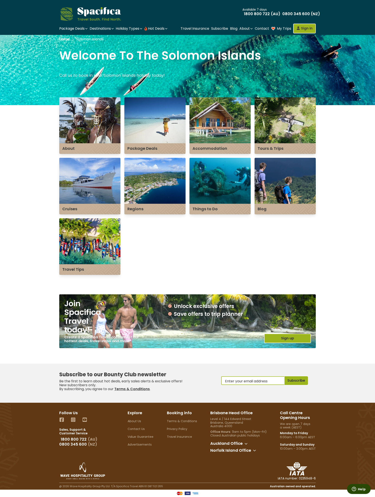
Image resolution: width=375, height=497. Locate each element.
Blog (233, 28)
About (68, 148)
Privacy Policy (177, 429)
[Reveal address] (246, 443)
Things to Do (205, 209)
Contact (262, 28)
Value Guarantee (140, 437)
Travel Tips (73, 269)
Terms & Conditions (132, 388)
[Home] (94, 14)
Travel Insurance (195, 28)
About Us (134, 421)
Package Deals (142, 148)
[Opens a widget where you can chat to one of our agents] (359, 489)
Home (64, 39)
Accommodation (209, 148)
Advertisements (140, 444)
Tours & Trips (270, 148)
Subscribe (219, 28)
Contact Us (136, 429)
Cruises (69, 209)
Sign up (287, 338)
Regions (135, 209)
